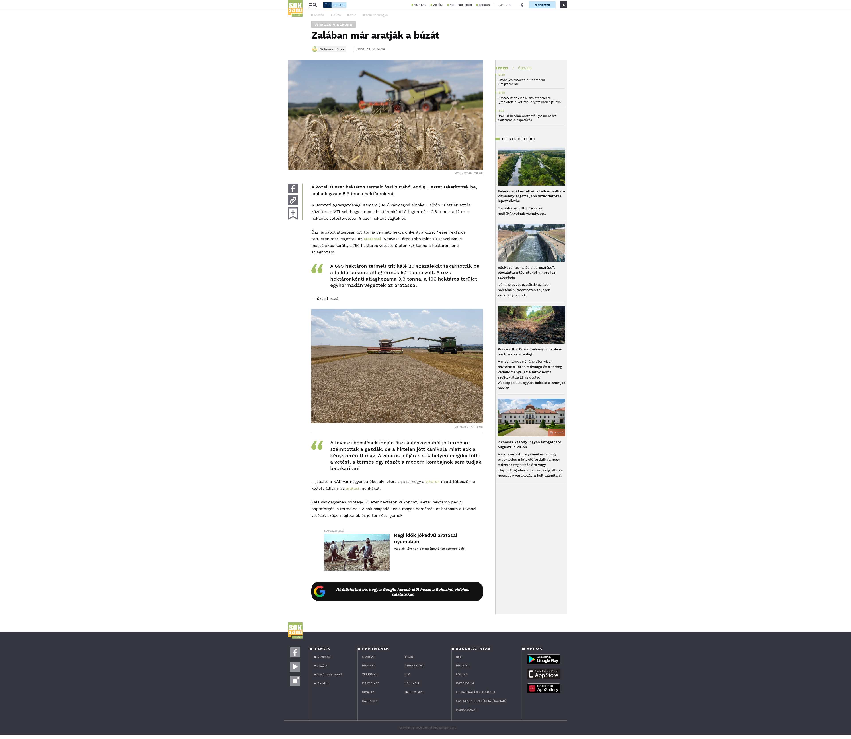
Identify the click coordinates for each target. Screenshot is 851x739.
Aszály (438, 4)
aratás (319, 15)
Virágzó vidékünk (333, 25)
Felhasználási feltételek (475, 692)
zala (353, 15)
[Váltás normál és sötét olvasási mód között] (522, 5)
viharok (433, 481)
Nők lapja (412, 683)
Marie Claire (414, 692)
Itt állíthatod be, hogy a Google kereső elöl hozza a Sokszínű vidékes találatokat (402, 591)
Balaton (484, 4)
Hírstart (368, 665)
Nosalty (368, 692)
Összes (525, 68)
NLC (407, 674)
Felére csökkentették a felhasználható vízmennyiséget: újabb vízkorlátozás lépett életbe (531, 196)
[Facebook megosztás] (293, 188)
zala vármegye (377, 15)
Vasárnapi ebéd (461, 4)
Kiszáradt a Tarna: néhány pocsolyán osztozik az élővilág (530, 351)
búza (337, 15)
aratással (372, 238)
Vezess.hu (369, 674)
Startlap (368, 656)
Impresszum (465, 683)
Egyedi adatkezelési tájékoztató (481, 700)
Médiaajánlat (466, 709)
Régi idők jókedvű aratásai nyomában (425, 538)
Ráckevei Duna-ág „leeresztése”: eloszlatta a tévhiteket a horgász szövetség (526, 272)
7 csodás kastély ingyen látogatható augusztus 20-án (529, 444)
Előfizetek (542, 5)
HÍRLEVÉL (462, 665)
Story (409, 656)
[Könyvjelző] (293, 213)
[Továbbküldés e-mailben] (293, 200)
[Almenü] (313, 5)
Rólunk (461, 674)
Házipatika (369, 700)
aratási (352, 488)
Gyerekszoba (414, 665)
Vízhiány (420, 4)
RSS (458, 656)
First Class (370, 683)
